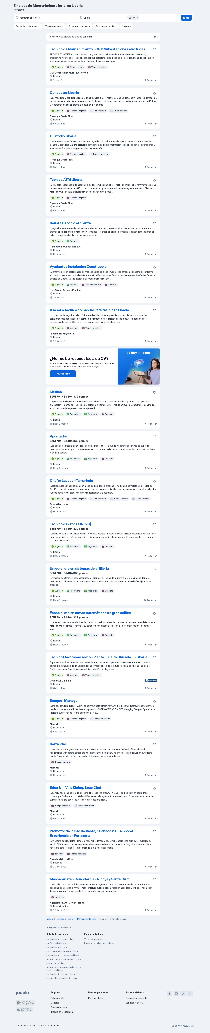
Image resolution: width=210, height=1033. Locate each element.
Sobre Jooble (57, 998)
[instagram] (176, 993)
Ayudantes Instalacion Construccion (79, 267)
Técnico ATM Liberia (66, 180)
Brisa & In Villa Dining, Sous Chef (75, 788)
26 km (132, 17)
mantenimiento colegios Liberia (60, 939)
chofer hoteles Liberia (56, 943)
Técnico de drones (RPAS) (70, 524)
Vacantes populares (93, 939)
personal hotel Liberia (56, 963)
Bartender (58, 744)
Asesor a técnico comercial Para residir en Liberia (89, 310)
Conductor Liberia (64, 93)
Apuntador (58, 436)
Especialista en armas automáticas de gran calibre (90, 613)
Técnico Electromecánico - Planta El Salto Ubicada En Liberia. (99, 657)
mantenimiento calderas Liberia (60, 974)
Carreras (55, 1002)
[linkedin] (190, 993)
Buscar (186, 17)
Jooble (190, 1026)
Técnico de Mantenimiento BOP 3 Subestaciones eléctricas (97, 49)
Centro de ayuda (59, 1007)
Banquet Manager (64, 701)
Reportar (152, 80)
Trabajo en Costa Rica (62, 1011)
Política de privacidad (49, 1025)
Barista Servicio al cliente (70, 223)
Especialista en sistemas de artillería (79, 568)
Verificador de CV (134, 1002)
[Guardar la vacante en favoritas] (155, 50)
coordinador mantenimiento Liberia (62, 951)
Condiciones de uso (26, 1025)
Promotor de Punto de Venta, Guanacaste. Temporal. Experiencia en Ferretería (91, 833)
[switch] (155, 36)
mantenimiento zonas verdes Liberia (62, 955)
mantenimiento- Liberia (56, 947)
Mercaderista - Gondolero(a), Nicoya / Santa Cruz (89, 879)
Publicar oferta (95, 998)
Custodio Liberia (63, 136)
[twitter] (183, 993)
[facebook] (169, 993)
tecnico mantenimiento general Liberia (63, 959)
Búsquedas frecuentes (57, 927)
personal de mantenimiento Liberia (61, 978)
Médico (56, 392)
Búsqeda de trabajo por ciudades (99, 943)
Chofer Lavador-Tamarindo (71, 481)
